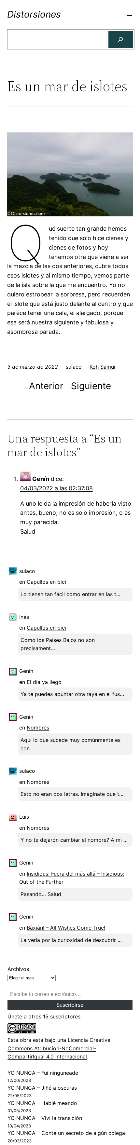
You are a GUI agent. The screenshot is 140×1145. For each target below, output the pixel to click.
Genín (40, 478)
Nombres (38, 727)
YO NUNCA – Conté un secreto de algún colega (66, 1133)
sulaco (27, 571)
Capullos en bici (46, 582)
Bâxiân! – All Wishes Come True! (66, 927)
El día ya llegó (44, 682)
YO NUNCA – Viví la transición (44, 1118)
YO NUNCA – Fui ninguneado (42, 1073)
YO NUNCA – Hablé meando (42, 1103)
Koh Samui (102, 366)
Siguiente (91, 385)
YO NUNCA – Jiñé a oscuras (42, 1087)
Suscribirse (69, 1005)
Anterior (46, 385)
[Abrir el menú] (129, 14)
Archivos (18, 969)
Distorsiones (34, 14)
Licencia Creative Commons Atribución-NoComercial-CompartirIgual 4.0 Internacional (58, 1048)
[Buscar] (120, 39)
